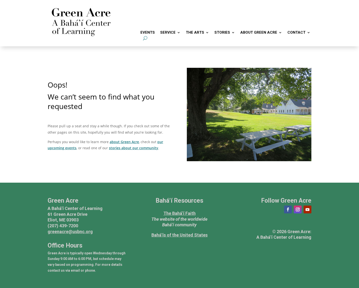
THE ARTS (195, 33)
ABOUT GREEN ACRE (258, 33)
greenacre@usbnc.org (70, 231)
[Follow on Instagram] (298, 209)
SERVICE (168, 33)
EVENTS (147, 33)
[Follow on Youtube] (307, 209)
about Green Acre (124, 141)
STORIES (222, 33)
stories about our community (133, 148)
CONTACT (296, 33)
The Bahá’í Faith (179, 213)
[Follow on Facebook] (288, 209)
